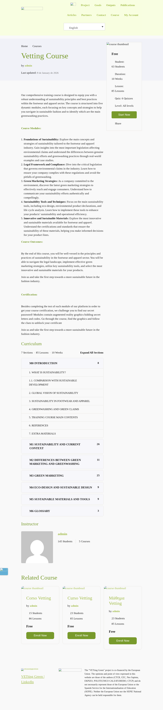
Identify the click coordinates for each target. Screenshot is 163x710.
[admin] (37, 547)
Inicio (73, 5)
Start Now (124, 114)
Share (118, 123)
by (22, 65)
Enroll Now (40, 635)
